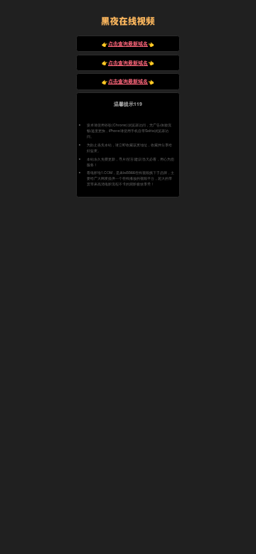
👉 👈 (128, 44)
